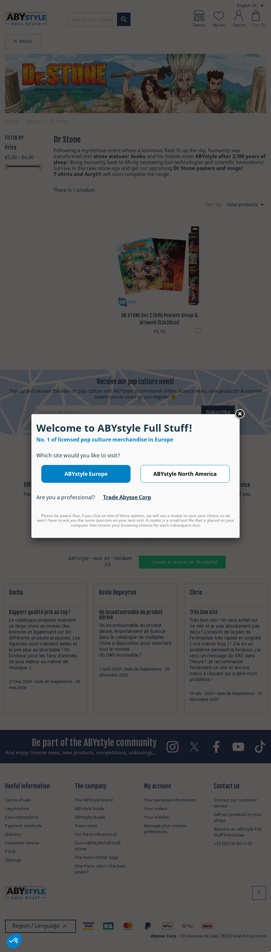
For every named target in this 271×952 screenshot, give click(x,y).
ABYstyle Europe (85, 473)
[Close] (240, 414)
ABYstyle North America (185, 473)
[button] (14, 941)
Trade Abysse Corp (127, 497)
